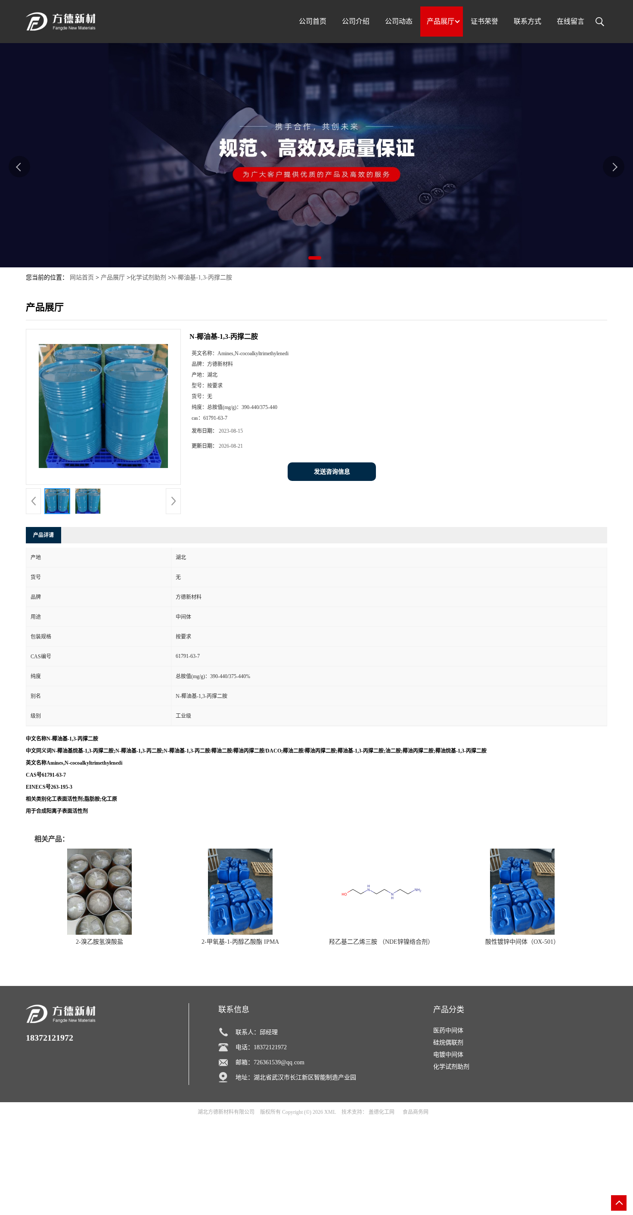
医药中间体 (448, 1030)
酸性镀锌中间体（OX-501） (522, 942)
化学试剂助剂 (148, 277)
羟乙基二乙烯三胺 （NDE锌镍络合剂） (381, 942)
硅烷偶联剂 (448, 1042)
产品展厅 (113, 277)
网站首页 (82, 277)
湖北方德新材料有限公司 (226, 1112)
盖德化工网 (381, 1112)
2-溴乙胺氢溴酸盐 (99, 942)
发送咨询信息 (332, 471)
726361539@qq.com (279, 1062)
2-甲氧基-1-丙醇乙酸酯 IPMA (240, 942)
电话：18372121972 (261, 1047)
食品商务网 (415, 1112)
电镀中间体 (448, 1054)
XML (330, 1112)
